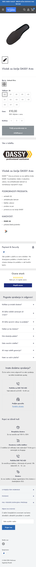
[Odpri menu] (3, 9)
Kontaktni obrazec (18, 406)
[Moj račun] (28, 9)
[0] (32, 9)
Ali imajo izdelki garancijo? (11, 350)
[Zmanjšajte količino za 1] (11, 121)
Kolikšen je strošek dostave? (12, 304)
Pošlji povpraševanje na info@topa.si (18, 130)
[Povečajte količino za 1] (22, 121)
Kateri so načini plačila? (10, 357)
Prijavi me (8, 527)
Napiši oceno (18, 285)
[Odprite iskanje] (24, 9)
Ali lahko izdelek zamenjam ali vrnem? (13, 313)
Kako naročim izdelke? (10, 343)
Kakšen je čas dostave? (10, 329)
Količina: (5, 121)
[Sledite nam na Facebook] (3, 543)
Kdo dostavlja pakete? (10, 336)
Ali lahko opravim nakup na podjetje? (15, 322)
